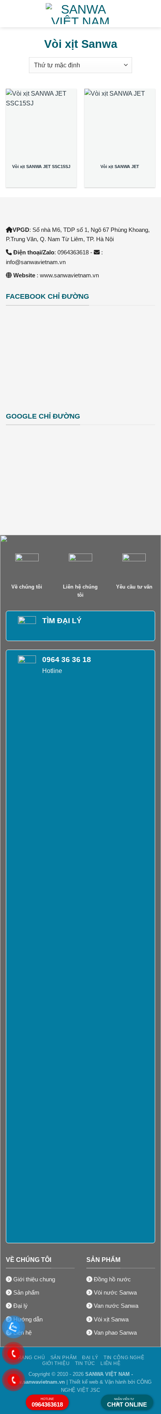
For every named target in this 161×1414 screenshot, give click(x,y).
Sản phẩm (63, 1357)
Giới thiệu (56, 1363)
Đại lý (90, 1357)
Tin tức (85, 1363)
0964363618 (47, 1402)
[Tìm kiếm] (152, 13)
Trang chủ (30, 1357)
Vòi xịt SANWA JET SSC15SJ (41, 166)
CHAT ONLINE (127, 1403)
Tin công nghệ (124, 1357)
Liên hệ (110, 1363)
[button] (10, 13)
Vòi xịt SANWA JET (119, 166)
